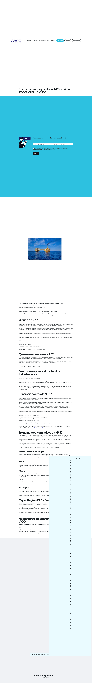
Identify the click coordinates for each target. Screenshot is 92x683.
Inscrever (36, 153)
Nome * (34, 141)
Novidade (21, 85)
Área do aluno (68, 40)
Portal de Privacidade (76, 40)
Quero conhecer (60, 40)
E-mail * (54, 141)
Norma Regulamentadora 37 (37, 427)
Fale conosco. (34, 535)
